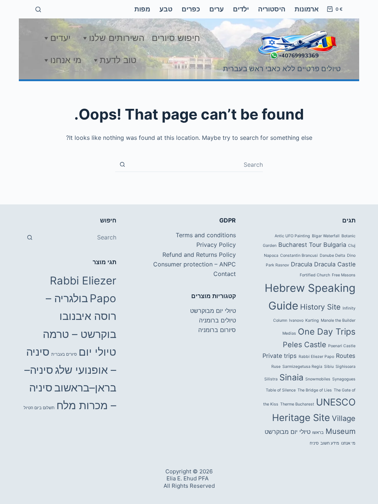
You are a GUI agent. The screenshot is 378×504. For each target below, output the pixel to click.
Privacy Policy (216, 244)
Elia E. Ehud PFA (187, 478)
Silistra (271, 379)
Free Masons (343, 275)
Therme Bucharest (297, 404)
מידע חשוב (329, 443)
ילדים (241, 9)
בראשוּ (318, 432)
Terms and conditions (206, 235)
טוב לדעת (118, 60)
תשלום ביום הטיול (39, 407)
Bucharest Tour (300, 244)
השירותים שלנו (116, 37)
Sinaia (291, 377)
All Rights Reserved (189, 485)
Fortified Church (315, 275)
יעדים (60, 37)
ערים (216, 9)
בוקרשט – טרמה (79, 334)
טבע (165, 9)
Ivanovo (296, 320)
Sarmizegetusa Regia (302, 366)
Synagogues (343, 379)
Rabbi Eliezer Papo (316, 356)
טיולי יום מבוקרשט (287, 431)
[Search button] (122, 164)
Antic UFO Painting (292, 236)
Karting (312, 320)
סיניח (314, 443)
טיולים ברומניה (217, 320)
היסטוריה (271, 9)
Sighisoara (345, 366)
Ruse (276, 366)
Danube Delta (332, 255)
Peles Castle (304, 344)
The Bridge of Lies (315, 390)
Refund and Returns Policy (199, 254)
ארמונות (307, 9)
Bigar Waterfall (326, 236)
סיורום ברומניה (217, 330)
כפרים (191, 9)
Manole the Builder (338, 320)
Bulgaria (334, 244)
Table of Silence (281, 390)
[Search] (38, 9)
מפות (142, 9)
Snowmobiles (317, 379)
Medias (289, 333)
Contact (224, 273)
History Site (320, 307)
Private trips (279, 355)
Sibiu (329, 366)
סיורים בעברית (64, 354)
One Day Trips (326, 332)
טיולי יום (97, 351)
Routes (345, 355)
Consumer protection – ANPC (194, 264)
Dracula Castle (334, 264)
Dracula (301, 264)
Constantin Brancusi (299, 255)
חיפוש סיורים (176, 37)
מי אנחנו (65, 60)
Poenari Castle (341, 346)
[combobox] (196, 164)
